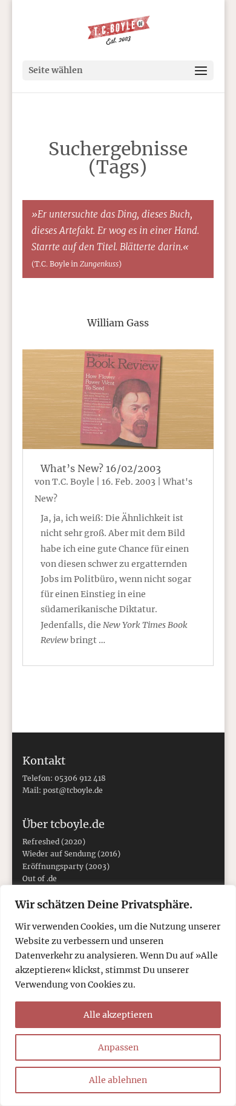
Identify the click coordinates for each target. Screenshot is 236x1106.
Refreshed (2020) (53, 841)
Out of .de (39, 878)
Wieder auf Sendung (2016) (71, 853)
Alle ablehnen (118, 1080)
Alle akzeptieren (118, 1014)
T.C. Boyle (73, 481)
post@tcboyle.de (73, 790)
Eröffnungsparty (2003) (66, 866)
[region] (118, 995)
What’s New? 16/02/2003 (101, 468)
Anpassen (118, 1047)
